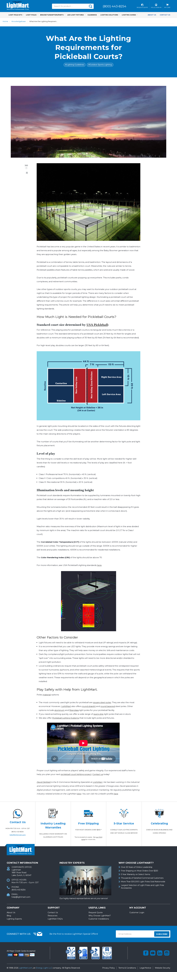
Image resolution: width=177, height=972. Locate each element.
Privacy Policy (108, 968)
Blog (9, 915)
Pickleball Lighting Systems (65, 718)
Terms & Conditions (127, 968)
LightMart (66, 706)
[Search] (90, 6)
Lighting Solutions (109, 15)
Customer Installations (98, 919)
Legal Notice (145, 968)
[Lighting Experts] (83, 953)
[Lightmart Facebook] (145, 952)
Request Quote (95, 912)
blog (79, 793)
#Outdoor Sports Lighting (100, 64)
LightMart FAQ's (55, 919)
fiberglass (74, 710)
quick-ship (98, 714)
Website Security (162, 968)
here (99, 565)
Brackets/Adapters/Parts (52, 15)
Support (54, 907)
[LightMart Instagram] (166, 952)
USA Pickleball (97, 324)
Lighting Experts (14, 919)
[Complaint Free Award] (107, 953)
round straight (89, 706)
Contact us (97, 774)
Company (13, 907)
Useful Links (97, 907)
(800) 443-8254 (18, 832)
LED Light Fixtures (75, 15)
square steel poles (102, 702)
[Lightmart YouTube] (152, 952)
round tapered (107, 706)
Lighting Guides (129, 15)
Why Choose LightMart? (99, 915)
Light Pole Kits (15, 15)
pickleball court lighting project (76, 774)
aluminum (59, 710)
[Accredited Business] (95, 953)
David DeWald (44, 782)
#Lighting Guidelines (74, 64)
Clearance (92, 15)
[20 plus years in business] (71, 953)
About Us (152, 15)
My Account (137, 907)
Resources (52, 915)
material (47, 694)
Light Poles (31, 15)
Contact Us (165, 15)
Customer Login (136, 912)
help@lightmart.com (18, 835)
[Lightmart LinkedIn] (159, 952)
